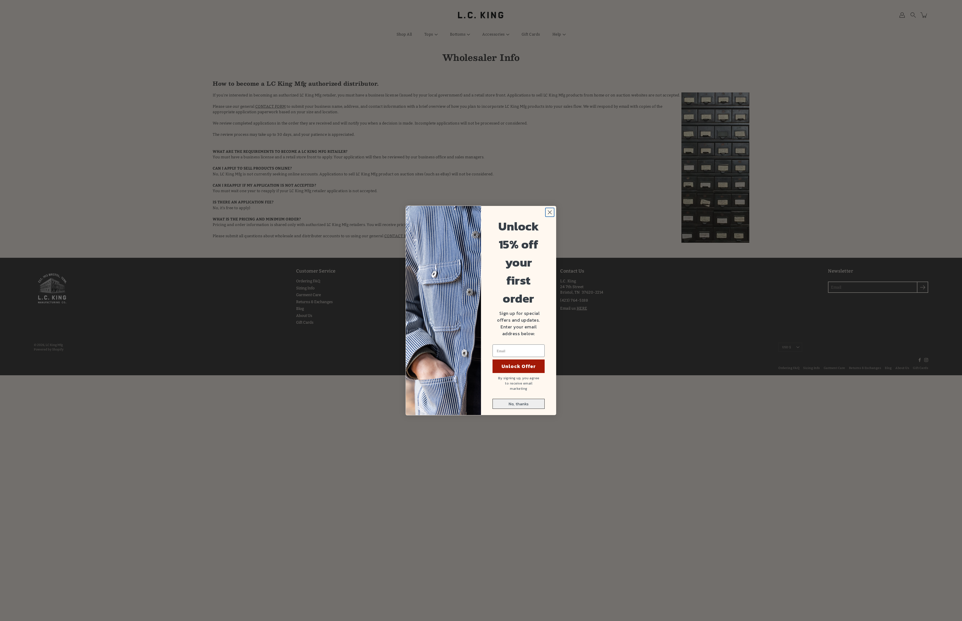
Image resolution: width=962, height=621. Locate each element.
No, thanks (519, 404)
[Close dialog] (549, 212)
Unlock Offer (519, 366)
